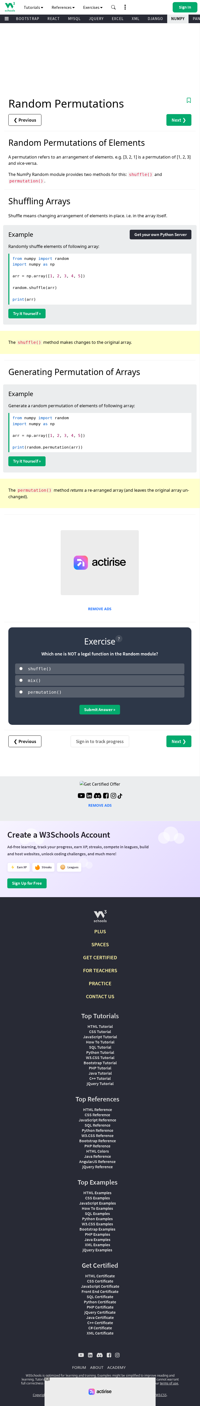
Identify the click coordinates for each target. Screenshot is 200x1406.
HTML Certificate (100, 1275)
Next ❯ (179, 120)
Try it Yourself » (27, 313)
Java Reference (97, 1156)
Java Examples (97, 1239)
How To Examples (97, 1208)
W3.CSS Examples (97, 1223)
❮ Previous (25, 120)
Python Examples (97, 1218)
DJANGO (155, 18)
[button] (113, 7)
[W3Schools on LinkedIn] (89, 796)
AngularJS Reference (97, 1161)
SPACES (100, 944)
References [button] (62, 7)
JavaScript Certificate (100, 1286)
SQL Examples (97, 1213)
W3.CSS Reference (98, 1135)
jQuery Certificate (100, 1312)
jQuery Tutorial (100, 1083)
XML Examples (97, 1244)
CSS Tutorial (100, 1031)
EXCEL (118, 18)
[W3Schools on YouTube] (81, 796)
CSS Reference (97, 1114)
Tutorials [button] (32, 7)
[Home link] (10, 7)
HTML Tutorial (100, 1026)
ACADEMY (116, 1367)
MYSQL (74, 18)
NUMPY (178, 18)
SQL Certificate (100, 1296)
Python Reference (97, 1130)
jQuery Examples (97, 1249)
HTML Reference (97, 1109)
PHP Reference (97, 1145)
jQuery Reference (97, 1166)
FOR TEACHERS (100, 970)
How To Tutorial (100, 1041)
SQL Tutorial (100, 1047)
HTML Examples (97, 1192)
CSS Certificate (100, 1281)
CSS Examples (97, 1197)
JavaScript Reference (97, 1119)
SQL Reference (97, 1125)
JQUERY (96, 18)
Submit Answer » (99, 709)
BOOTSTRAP (27, 18)
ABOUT (96, 1367)
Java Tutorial (100, 1073)
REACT (53, 18)
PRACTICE (100, 983)
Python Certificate (100, 1301)
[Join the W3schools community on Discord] (97, 796)
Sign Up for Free (27, 883)
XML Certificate (100, 1333)
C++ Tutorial (100, 1078)
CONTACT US (100, 996)
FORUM (79, 1367)
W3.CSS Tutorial (100, 1057)
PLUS (100, 931)
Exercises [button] (91, 7)
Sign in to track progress (100, 741)
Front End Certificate (100, 1291)
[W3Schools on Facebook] (106, 796)
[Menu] (7, 19)
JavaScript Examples (97, 1203)
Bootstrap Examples (97, 1229)
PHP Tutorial (100, 1067)
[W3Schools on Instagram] (113, 796)
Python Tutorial (100, 1052)
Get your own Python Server (160, 234)
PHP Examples (97, 1234)
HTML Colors (97, 1151)
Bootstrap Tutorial (100, 1062)
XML (136, 18)
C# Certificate (100, 1327)
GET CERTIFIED (100, 957)
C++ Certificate (100, 1322)
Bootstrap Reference (97, 1140)
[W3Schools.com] (100, 918)
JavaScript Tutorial (100, 1036)
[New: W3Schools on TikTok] (120, 796)
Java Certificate (100, 1317)
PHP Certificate (100, 1307)
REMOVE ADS (99, 608)
